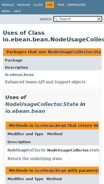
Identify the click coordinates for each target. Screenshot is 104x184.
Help (17, 11)
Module (8, 4)
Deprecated (76, 4)
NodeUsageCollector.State (41, 104)
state (94, 150)
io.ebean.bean (19, 75)
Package (23, 4)
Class (38, 4)
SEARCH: (46, 19)
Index (6, 11)
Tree (60, 4)
